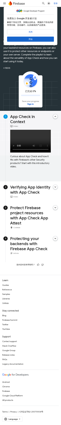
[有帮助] (38, 265)
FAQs (4, 359)
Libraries (6, 298)
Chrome (6, 386)
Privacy (13, 412)
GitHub (5, 303)
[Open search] (43, 3)
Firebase (6, 391)
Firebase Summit (9, 320)
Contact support (9, 341)
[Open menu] (4, 3)
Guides (5, 285)
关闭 (30, 32)
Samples (6, 294)
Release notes (8, 355)
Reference (7, 289)
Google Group (8, 350)
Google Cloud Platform (12, 395)
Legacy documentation (12, 364)
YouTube (6, 329)
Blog (4, 315)
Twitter (5, 324)
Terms (5, 412)
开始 (30, 39)
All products (7, 400)
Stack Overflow (9, 346)
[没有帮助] (42, 265)
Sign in (30, 104)
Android (6, 382)
